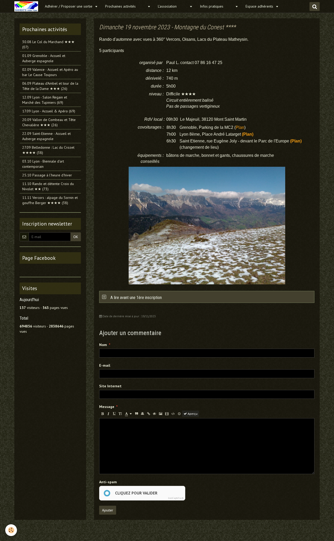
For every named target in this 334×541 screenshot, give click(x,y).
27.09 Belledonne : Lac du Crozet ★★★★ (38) (48, 150)
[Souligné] (114, 414)
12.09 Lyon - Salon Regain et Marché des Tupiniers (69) (44, 100)
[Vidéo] (167, 414)
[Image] (160, 414)
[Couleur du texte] (128, 414)
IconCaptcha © (175, 498)
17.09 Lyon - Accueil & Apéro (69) (48, 111)
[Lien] (148, 414)
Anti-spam (108, 482)
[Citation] (136, 414)
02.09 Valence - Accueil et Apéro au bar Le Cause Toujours (50, 72)
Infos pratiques (217, 6)
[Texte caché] (154, 414)
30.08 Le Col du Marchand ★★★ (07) (48, 44)
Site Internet (110, 386)
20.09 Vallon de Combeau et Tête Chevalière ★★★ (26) (49, 122)
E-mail (104, 365)
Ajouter (107, 510)
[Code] (173, 414)
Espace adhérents (260, 6)
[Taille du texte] (120, 414)
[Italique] (108, 414)
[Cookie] (11, 530)
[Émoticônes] (179, 414)
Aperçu (192, 414)
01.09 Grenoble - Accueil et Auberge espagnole (43, 58)
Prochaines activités (125, 6)
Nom (103, 344)
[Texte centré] (142, 414)
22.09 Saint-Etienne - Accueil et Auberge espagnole (46, 136)
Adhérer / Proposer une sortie (69, 6)
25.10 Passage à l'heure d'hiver (47, 175)
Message (106, 406)
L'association (173, 6)
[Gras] (102, 414)
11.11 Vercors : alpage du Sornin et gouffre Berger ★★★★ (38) (50, 200)
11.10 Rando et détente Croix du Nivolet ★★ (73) (48, 186)
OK (75, 236)
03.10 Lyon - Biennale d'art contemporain (43, 164)
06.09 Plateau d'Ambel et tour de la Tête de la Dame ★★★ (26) (50, 86)
